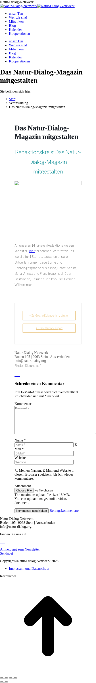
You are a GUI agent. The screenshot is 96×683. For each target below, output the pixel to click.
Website (20, 458)
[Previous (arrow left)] (2, 682)
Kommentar (23, 404)
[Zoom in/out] (15, 678)
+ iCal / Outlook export (49, 328)
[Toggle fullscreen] (11, 678)
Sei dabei (6, 553)
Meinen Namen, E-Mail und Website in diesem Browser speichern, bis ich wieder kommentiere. (44, 474)
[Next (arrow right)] (6, 682)
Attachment (23, 486)
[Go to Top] (48, 673)
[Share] (6, 678)
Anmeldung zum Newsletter (20, 549)
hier (32, 251)
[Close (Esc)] (2, 678)
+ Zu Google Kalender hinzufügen (49, 315)
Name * (20, 440)
